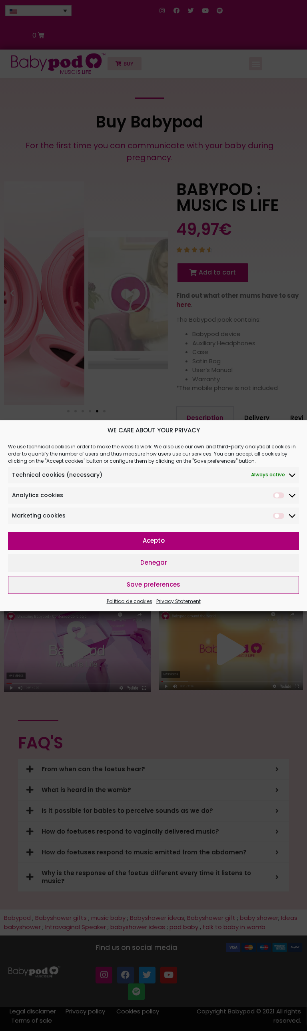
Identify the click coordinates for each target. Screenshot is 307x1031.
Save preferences (153, 584)
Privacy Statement (178, 601)
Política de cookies (129, 601)
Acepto (154, 540)
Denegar (153, 562)
